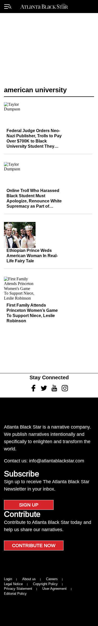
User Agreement (54, 589)
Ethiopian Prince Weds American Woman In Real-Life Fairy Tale (32, 255)
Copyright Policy (45, 584)
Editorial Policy (15, 594)
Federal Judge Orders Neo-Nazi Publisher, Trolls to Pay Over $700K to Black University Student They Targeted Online (34, 141)
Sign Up (28, 504)
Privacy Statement (18, 589)
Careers (52, 579)
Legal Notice (13, 584)
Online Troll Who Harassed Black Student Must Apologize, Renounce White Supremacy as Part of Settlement (34, 201)
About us (29, 579)
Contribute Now (33, 545)
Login (8, 579)
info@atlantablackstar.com (56, 460)
